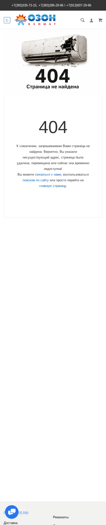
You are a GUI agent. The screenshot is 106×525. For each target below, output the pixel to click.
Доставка (11, 523)
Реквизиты (61, 517)
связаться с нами (48, 174)
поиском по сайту (36, 180)
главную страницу (52, 186)
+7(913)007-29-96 (78, 5)
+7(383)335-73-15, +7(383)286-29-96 (37, 5)
